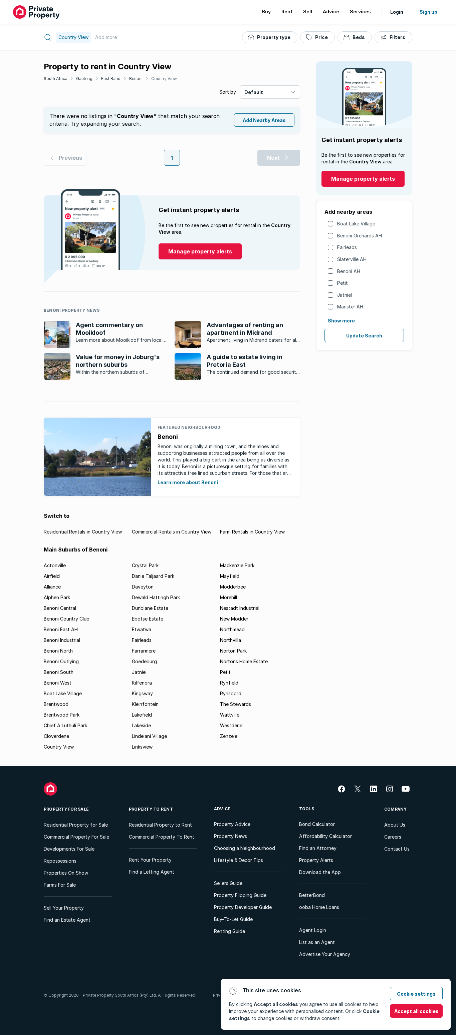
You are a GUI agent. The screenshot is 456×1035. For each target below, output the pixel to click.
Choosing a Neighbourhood (244, 848)
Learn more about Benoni (188, 482)
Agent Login (312, 930)
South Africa (55, 78)
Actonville (55, 565)
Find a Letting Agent (151, 872)
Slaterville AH (352, 259)
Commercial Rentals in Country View (171, 532)
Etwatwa (141, 629)
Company (395, 809)
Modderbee (233, 587)
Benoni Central (60, 608)
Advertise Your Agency (324, 954)
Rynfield (229, 683)
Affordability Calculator (325, 836)
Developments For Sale (69, 849)
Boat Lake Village (356, 223)
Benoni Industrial (62, 640)
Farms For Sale (60, 885)
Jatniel (344, 295)
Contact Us (397, 849)
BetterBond (312, 895)
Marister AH (350, 306)
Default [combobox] (253, 92)
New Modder (234, 619)
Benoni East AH (61, 629)
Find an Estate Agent (67, 920)
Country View (164, 78)
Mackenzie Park (237, 565)
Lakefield (142, 715)
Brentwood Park (61, 715)
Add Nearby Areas (264, 120)
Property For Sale (66, 809)
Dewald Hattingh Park (156, 597)
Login (396, 12)
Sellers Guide (228, 883)
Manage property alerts (363, 178)
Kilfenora (142, 683)
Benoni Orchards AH (359, 235)
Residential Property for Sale (76, 825)
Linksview (142, 747)
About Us (394, 825)
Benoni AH (348, 271)
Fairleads (347, 247)
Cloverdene (56, 736)
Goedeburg (144, 661)
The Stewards (235, 704)
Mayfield (229, 576)
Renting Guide (229, 931)
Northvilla (230, 640)
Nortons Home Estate (244, 661)
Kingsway (142, 693)
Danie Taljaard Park (153, 576)
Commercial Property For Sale (76, 837)
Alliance (52, 587)
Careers (392, 837)
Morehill (228, 597)
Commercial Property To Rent (161, 837)
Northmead (232, 629)
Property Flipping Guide (240, 895)
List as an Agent (317, 942)
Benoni (136, 78)
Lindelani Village (149, 736)
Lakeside (141, 725)
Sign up (428, 12)
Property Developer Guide (243, 907)
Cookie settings (416, 994)
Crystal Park (145, 565)
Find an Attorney (317, 848)
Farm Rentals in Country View (252, 532)
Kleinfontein (145, 704)
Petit (342, 283)
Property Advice (232, 824)
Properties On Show (66, 873)
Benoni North (58, 651)
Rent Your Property (150, 860)
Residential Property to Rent (160, 825)
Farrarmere (144, 651)
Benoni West (57, 683)
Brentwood (56, 704)
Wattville (229, 715)
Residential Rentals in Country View (83, 532)
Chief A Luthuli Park (65, 725)
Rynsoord (230, 693)
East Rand (111, 78)
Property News (230, 836)
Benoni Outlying (61, 661)
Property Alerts (316, 860)
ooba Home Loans (319, 907)
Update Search (364, 335)
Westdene (231, 725)
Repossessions (60, 861)
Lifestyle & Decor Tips (238, 860)
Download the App (320, 872)
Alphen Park (57, 597)
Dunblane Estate (150, 608)
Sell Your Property (64, 908)
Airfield (52, 576)
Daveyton (143, 587)
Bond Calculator (317, 824)
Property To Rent (151, 809)
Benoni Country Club (66, 619)
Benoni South (58, 672)
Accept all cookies (416, 1011)
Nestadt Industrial (239, 608)
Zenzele (228, 736)
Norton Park (233, 651)
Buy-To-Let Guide (233, 919)
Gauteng (84, 78)
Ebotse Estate (147, 619)
